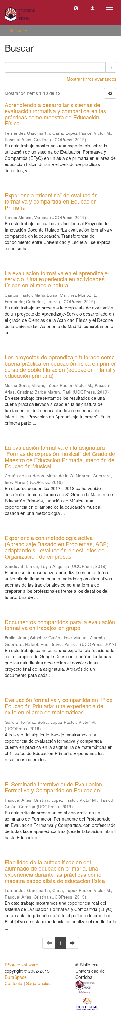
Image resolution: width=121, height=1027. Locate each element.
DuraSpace (16, 977)
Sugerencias (38, 983)
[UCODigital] (87, 1003)
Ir (111, 67)
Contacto (13, 983)
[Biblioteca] (85, 987)
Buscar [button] (16, 30)
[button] (76, 7)
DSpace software (21, 965)
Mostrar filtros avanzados (91, 79)
